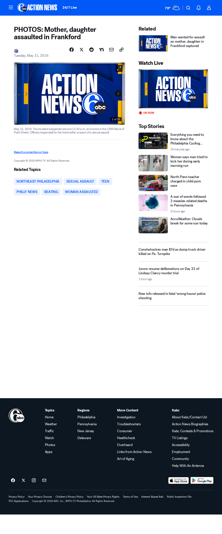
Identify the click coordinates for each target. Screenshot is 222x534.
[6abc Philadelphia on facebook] (13, 480)
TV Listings (179, 438)
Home (49, 417)
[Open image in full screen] (119, 68)
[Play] (173, 89)
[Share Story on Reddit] (91, 49)
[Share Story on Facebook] (71, 49)
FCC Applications (19, 501)
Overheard (124, 445)
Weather (51, 424)
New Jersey (85, 431)
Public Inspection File (179, 496)
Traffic (49, 431)
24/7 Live (69, 7)
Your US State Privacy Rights (103, 496)
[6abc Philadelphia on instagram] (33, 480)
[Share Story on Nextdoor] (101, 49)
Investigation (126, 417)
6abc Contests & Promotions (192, 431)
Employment (181, 452)
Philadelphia (86, 417)
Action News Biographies (190, 424)
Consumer (124, 431)
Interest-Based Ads (152, 496)
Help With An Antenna (188, 465)
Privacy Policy (16, 496)
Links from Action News (134, 452)
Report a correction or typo (31, 152)
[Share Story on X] (81, 49)
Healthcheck (126, 438)
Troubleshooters (128, 424)
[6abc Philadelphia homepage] (37, 8)
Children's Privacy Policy (69, 496)
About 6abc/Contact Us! (189, 417)
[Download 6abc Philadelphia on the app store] (178, 480)
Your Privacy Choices (40, 496)
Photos (50, 445)
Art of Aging (125, 459)
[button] (10, 7)
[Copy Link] (121, 49)
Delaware (84, 438)
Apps (48, 452)
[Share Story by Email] (111, 49)
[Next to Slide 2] (118, 93)
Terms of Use (130, 496)
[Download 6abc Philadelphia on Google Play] (202, 480)
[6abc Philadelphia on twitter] (23, 480)
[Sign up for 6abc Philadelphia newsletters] (44, 480)
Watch (49, 438)
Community (180, 459)
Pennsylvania (86, 424)
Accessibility (181, 445)
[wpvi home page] (16, 415)
